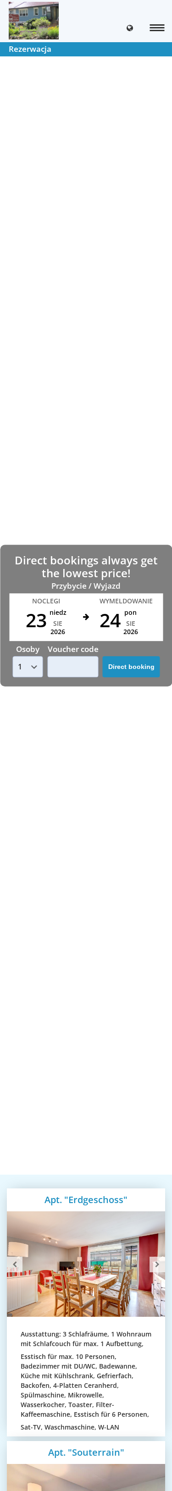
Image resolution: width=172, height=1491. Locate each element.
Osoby (27, 649)
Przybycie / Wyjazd (86, 585)
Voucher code (73, 649)
